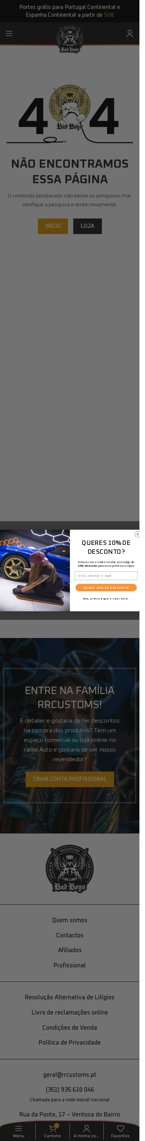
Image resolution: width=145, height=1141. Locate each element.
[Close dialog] (138, 534)
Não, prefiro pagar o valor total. (106, 599)
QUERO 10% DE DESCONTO (106, 587)
